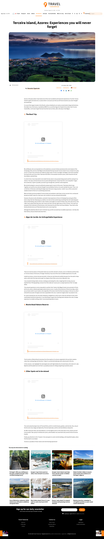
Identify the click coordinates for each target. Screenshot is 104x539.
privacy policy (71, 276)
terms (65, 276)
